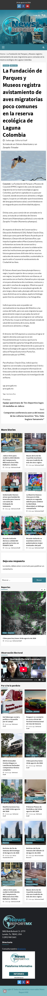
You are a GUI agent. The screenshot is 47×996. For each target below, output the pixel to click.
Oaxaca (28, 489)
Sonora (5, 489)
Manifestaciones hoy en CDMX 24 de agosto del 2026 (11, 809)
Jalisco (12, 448)
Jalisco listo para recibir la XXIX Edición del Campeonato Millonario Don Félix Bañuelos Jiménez (11, 460)
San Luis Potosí (7, 533)
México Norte (14, 487)
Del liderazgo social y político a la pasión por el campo (11, 719)
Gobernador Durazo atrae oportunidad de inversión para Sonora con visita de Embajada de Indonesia (11, 500)
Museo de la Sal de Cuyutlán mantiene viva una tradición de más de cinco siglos (34, 459)
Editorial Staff (21, 140)
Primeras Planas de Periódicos (32, 798)
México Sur (13, 65)
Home (2, 54)
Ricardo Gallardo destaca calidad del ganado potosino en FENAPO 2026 (11, 541)
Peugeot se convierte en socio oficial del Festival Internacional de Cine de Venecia (35, 720)
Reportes (11, 633)
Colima (28, 445)
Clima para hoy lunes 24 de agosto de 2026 (19, 638)
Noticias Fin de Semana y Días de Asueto (10, 839)
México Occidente (8, 450)
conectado (25, 566)
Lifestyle (29, 448)
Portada (36, 711)
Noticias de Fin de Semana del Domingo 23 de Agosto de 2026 (11, 850)
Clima (4, 633)
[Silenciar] (39, 680)
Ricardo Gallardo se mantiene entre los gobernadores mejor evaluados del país (34, 541)
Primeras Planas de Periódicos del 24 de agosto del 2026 (34, 809)
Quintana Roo (11, 394)
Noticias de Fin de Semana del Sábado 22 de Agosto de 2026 (35, 850)
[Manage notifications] (5, 991)
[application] (23, 669)
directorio (21, 949)
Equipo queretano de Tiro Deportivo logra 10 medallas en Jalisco (23, 402)
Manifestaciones (8, 799)
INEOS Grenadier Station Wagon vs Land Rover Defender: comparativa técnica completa (11, 765)
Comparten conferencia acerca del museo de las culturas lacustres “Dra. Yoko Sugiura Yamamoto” (24, 414)
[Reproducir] (4, 680)
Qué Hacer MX (37, 489)
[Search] (43, 47)
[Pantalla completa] (43, 680)
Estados (6, 65)
